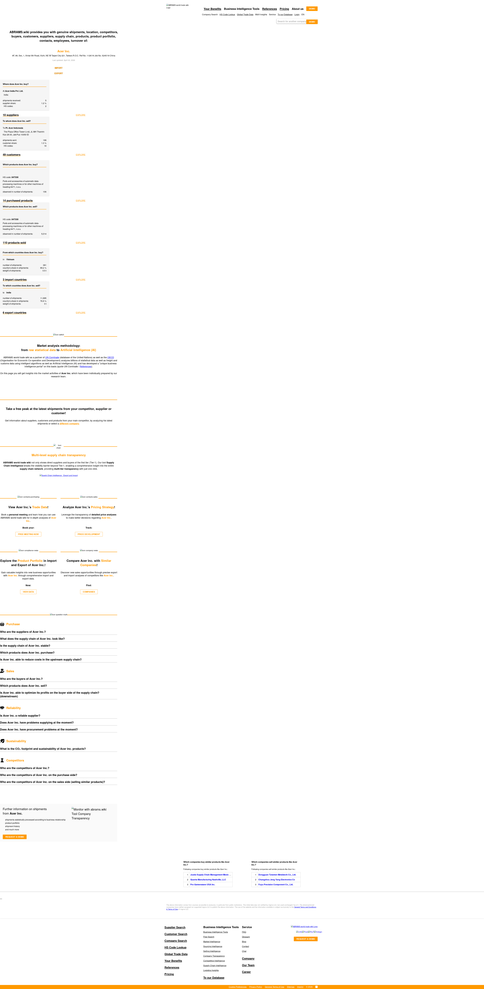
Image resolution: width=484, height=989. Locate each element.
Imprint (300, 986)
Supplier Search (174, 927)
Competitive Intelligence (214, 960)
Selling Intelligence (211, 951)
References (269, 9)
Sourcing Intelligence (212, 946)
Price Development (89, 534)
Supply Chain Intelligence (214, 965)
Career (246, 972)
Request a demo (14, 836)
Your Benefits (212, 9)
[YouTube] (308, 932)
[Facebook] (302, 932)
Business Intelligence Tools (215, 932)
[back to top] (1, 898)
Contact (245, 946)
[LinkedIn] (296, 932)
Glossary (246, 936)
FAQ (244, 932)
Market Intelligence (211, 941)
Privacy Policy (255, 986)
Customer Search (175, 934)
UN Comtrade (52, 357)
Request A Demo (305, 938)
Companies (89, 591)
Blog (244, 941)
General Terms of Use (274, 986)
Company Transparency (214, 955)
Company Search (175, 941)
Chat (244, 951)
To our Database (285, 14)
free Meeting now (28, 534)
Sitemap (290, 986)
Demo (312, 8)
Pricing (284, 9)
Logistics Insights (211, 970)
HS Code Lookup (227, 14)
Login (296, 14)
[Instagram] (314, 932)
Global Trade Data (245, 14)
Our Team (248, 965)
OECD (110, 357)
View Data (28, 591)
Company (248, 958)
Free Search (208, 936)
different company (70, 423)
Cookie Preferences (238, 986)
